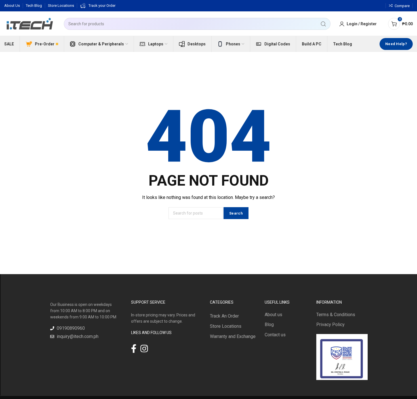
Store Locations (225, 326)
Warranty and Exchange (233, 336)
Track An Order (224, 316)
